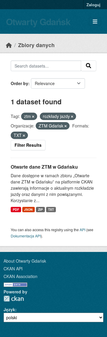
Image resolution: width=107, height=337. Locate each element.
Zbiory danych (36, 45)
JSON (28, 209)
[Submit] (88, 65)
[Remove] (33, 116)
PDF (16, 209)
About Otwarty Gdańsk (25, 261)
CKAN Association (20, 276)
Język (9, 309)
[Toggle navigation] (95, 21)
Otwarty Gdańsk (38, 21)
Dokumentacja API (26, 235)
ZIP (40, 209)
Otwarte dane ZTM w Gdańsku (44, 166)
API (82, 229)
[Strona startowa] (9, 45)
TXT (51, 209)
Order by (19, 83)
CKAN (14, 299)
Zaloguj (93, 4)
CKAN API (13, 268)
